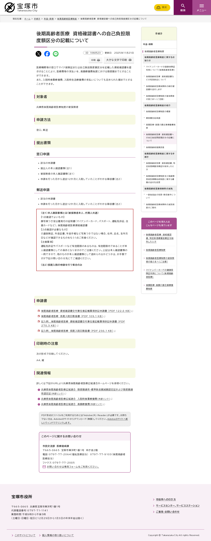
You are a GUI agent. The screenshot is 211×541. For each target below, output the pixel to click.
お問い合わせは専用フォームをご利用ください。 (73, 467)
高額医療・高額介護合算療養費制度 (161, 126)
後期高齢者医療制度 (67, 19)
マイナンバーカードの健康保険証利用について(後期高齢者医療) (160, 68)
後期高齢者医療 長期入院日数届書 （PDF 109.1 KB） (72, 316)
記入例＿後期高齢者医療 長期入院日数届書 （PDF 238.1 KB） (77, 331)
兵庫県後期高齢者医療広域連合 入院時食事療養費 (75, 399)
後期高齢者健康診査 (155, 147)
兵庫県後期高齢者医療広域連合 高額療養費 (71, 404)
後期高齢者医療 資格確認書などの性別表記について (160, 78)
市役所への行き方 (166, 499)
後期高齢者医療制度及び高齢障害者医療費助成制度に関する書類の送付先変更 (160, 179)
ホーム (27, 19)
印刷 (93, 60)
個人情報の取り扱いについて (58, 535)
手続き (37, 19)
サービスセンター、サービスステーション (178, 505)
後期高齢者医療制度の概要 (158, 111)
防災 (164, 7)
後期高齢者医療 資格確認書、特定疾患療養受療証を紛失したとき (160, 166)
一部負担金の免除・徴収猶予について (161, 196)
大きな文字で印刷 (116, 60)
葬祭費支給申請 (153, 118)
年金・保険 (49, 19)
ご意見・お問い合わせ (168, 512)
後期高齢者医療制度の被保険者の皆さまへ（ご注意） (160, 97)
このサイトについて (25, 535)
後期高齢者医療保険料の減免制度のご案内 (160, 206)
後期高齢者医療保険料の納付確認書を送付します (160, 87)
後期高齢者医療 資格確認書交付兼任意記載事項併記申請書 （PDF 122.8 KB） (86, 311)
